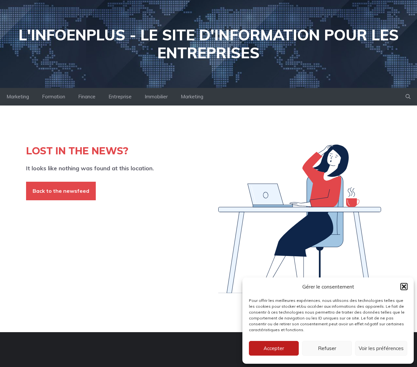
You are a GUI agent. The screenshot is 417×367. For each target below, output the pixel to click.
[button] (404, 286)
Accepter (274, 348)
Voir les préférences (381, 348)
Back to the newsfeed (61, 191)
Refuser (327, 348)
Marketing (18, 96)
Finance (86, 96)
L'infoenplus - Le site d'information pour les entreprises (209, 43)
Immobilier (156, 96)
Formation (53, 96)
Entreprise (120, 96)
